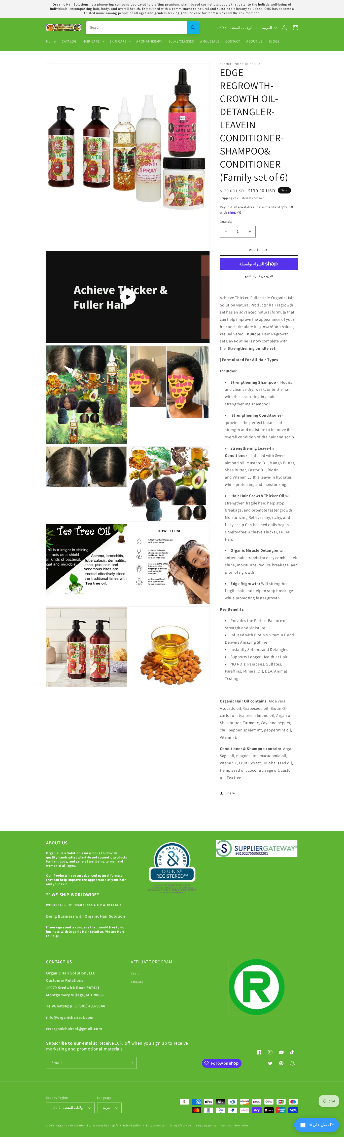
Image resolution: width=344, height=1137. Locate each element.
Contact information (235, 1125)
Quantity (226, 221)
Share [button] (230, 793)
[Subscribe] (130, 1063)
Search (136, 973)
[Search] (193, 27)
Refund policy (132, 1125)
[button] (93, 41)
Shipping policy (206, 1125)
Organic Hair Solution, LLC (74, 1125)
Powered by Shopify (105, 1125)
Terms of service (180, 1125)
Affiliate (137, 982)
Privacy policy (155, 1125)
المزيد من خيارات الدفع (259, 276)
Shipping (226, 198)
